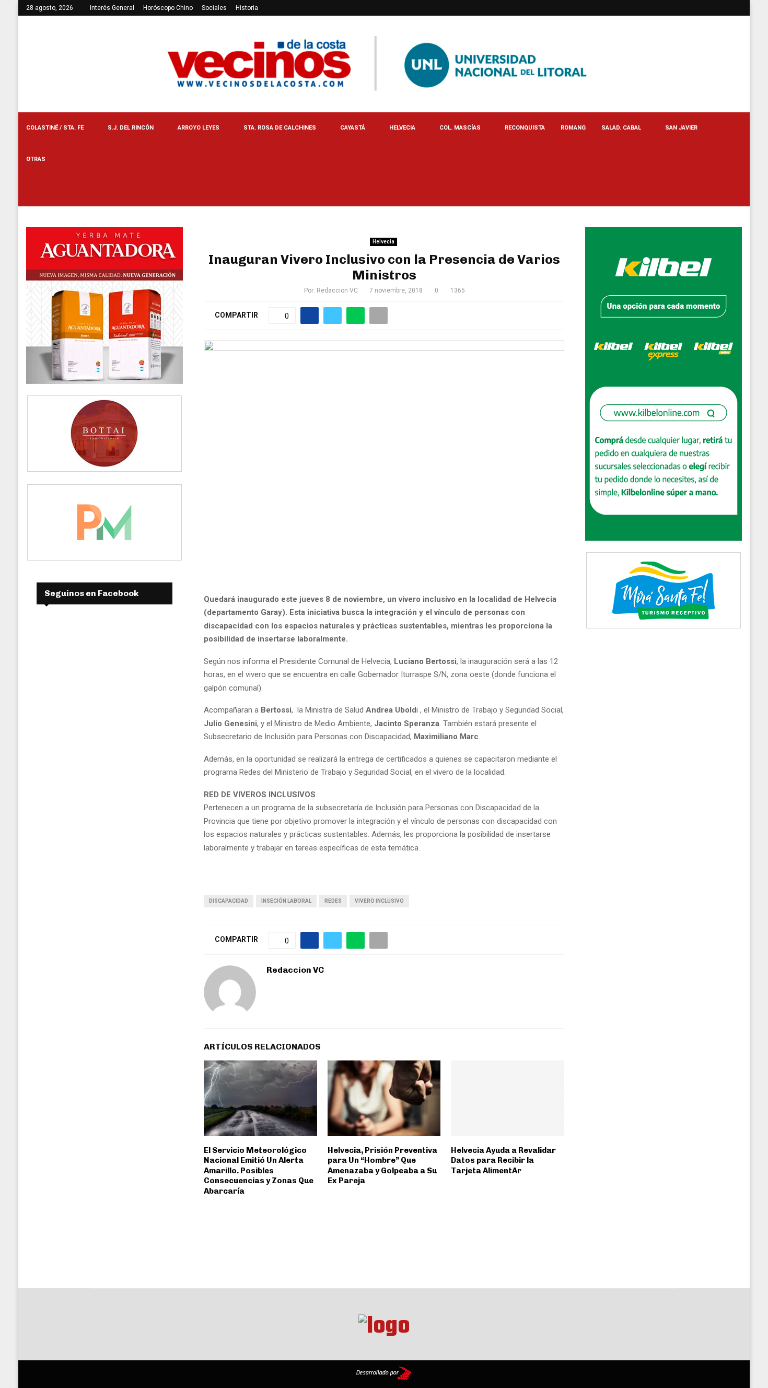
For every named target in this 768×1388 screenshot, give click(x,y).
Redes (333, 901)
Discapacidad (228, 901)
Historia (247, 7)
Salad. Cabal (621, 127)
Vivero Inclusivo (379, 901)
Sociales (214, 7)
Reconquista (525, 127)
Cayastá (352, 127)
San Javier (681, 127)
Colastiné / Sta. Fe (55, 127)
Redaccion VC (337, 290)
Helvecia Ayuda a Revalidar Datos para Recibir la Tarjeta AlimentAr (503, 1160)
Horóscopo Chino (168, 7)
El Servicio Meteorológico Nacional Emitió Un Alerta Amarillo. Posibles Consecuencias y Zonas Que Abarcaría (258, 1171)
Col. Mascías (460, 127)
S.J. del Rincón (131, 127)
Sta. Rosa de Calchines (279, 127)
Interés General (112, 7)
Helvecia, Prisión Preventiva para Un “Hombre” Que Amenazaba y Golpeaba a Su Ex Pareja (382, 1166)
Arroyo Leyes (198, 127)
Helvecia (402, 127)
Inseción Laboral (286, 901)
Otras (35, 159)
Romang (573, 127)
